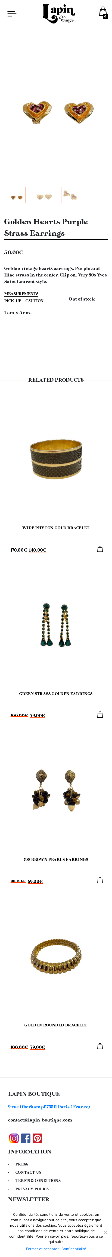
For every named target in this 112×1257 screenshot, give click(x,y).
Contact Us (28, 1172)
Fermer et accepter (42, 1249)
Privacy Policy (32, 1189)
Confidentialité (73, 1249)
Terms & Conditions (38, 1181)
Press (22, 1164)
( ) (49, 1107)
